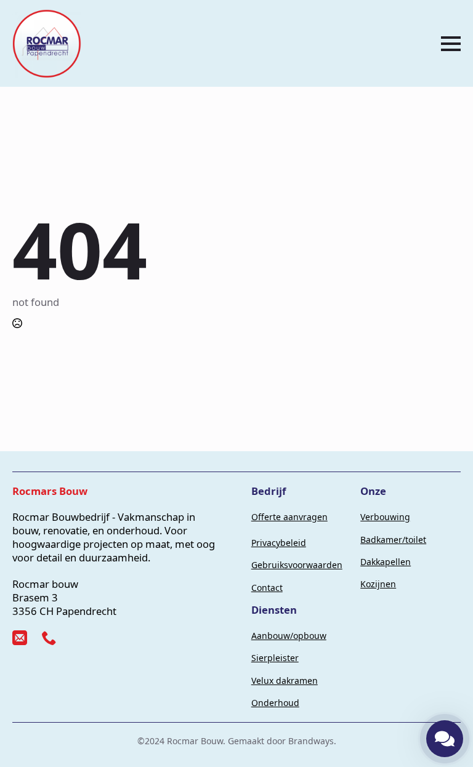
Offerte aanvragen (289, 517)
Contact (267, 587)
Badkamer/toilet (393, 539)
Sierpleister (275, 658)
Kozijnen (378, 584)
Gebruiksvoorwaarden (296, 565)
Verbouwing (385, 517)
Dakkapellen (385, 562)
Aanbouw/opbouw (288, 635)
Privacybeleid (278, 542)
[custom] (19, 637)
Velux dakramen (284, 680)
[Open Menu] (451, 44)
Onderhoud (275, 703)
